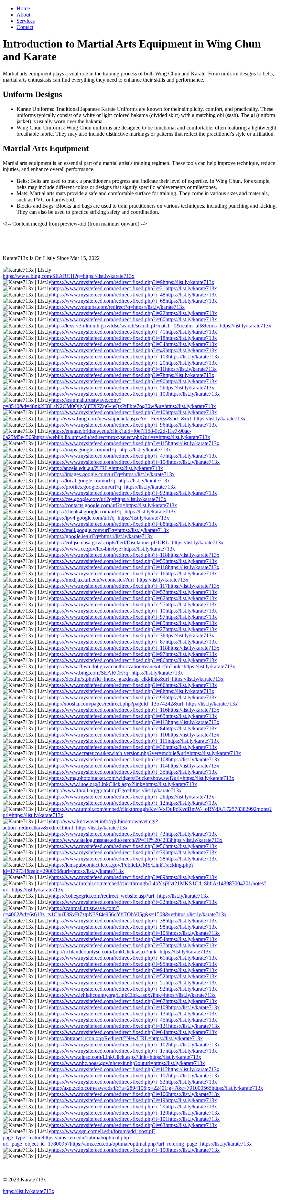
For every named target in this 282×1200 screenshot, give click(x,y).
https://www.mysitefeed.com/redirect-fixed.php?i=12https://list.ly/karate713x (134, 803)
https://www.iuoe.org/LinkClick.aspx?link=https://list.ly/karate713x (124, 784)
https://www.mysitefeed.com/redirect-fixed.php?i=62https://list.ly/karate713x (134, 598)
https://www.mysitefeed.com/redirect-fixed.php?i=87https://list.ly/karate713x (134, 642)
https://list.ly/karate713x (28, 1191)
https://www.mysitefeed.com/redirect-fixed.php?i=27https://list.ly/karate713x (134, 629)
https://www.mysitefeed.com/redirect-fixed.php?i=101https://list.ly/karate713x (135, 1119)
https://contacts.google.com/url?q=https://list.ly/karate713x (114, 505)
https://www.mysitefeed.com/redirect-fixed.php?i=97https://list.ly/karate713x (134, 617)
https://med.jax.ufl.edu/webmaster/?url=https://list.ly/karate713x (119, 580)
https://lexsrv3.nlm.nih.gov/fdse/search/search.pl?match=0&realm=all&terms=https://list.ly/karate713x (161, 325)
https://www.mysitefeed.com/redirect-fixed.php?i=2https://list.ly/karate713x (132, 797)
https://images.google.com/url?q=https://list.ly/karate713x (113, 474)
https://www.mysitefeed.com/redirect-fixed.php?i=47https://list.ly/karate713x (134, 456)
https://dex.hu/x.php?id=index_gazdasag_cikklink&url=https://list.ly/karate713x (137, 679)
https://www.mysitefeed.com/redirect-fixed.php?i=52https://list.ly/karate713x (134, 976)
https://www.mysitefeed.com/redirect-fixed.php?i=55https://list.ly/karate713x (134, 561)
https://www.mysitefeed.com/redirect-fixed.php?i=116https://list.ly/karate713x (135, 710)
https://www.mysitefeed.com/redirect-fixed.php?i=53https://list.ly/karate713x (134, 1082)
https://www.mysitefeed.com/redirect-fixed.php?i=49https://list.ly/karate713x (134, 350)
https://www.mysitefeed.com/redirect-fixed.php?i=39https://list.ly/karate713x (134, 852)
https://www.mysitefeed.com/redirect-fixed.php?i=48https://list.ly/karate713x (134, 295)
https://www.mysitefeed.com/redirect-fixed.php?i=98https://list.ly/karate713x (134, 927)
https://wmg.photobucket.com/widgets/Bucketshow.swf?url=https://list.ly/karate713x (142, 778)
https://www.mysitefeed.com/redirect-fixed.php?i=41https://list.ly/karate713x (134, 332)
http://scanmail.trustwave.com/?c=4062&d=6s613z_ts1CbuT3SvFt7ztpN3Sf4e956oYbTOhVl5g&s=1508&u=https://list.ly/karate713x (115, 911)
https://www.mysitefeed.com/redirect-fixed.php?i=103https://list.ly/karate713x (135, 356)
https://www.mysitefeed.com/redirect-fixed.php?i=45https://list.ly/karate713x (134, 1020)
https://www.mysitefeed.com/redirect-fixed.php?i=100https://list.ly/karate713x (135, 1150)
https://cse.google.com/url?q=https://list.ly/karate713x (108, 499)
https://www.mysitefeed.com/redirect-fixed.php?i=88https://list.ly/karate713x (134, 524)
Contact (25, 27)
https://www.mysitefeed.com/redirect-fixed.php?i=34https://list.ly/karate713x (134, 344)
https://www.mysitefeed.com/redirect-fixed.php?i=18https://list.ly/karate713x (134, 338)
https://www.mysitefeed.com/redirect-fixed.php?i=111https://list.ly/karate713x (135, 741)
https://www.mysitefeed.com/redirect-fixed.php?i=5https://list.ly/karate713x (132, 387)
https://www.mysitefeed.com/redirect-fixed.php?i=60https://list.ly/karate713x (134, 319)
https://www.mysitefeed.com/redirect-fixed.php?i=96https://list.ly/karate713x (134, 425)
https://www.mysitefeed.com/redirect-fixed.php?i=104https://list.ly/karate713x (135, 462)
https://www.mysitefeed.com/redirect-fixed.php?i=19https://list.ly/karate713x (134, 1100)
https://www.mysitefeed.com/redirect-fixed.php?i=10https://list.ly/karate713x (134, 412)
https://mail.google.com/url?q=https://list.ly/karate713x (110, 530)
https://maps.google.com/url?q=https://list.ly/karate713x (111, 449)
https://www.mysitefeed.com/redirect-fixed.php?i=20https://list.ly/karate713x (134, 363)
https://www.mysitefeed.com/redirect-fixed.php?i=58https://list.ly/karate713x (134, 859)
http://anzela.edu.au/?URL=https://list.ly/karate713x (107, 468)
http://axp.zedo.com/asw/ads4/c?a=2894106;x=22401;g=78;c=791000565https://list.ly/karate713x (157, 1088)
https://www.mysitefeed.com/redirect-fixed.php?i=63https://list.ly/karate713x (134, 1125)
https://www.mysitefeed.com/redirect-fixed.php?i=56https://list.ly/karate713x (134, 846)
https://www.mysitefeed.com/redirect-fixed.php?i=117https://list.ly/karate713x (135, 586)
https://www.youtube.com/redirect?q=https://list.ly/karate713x (118, 307)
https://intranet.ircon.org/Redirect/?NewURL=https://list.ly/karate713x (127, 1038)
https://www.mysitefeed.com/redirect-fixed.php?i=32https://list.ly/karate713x (134, 902)
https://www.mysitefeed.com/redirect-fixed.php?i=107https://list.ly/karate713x (135, 1075)
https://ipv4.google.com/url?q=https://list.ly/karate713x (110, 518)
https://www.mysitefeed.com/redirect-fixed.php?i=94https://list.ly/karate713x (134, 970)
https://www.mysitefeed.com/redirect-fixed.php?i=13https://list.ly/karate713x (134, 1013)
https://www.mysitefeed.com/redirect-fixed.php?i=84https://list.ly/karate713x (134, 728)
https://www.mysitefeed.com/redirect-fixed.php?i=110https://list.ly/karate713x (135, 735)
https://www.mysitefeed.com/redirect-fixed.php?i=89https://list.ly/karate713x (134, 877)
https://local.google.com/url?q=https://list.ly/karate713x (110, 480)
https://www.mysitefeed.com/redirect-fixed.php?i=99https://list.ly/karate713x (134, 697)
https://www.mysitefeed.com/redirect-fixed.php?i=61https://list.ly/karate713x (134, 958)
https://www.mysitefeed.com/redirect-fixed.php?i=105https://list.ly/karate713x (135, 933)
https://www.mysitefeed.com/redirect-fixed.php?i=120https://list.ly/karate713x (135, 1113)
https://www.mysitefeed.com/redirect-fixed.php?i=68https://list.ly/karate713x (134, 301)
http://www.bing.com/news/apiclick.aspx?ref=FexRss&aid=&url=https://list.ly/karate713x (148, 418)
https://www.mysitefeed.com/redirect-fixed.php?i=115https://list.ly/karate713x (135, 443)
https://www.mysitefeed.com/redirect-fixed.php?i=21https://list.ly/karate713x (134, 288)
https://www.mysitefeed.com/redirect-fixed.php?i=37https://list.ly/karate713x (134, 945)
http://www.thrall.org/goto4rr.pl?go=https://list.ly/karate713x (116, 790)
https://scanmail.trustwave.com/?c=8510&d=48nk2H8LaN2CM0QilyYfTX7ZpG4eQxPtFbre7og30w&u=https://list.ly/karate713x (109, 403)
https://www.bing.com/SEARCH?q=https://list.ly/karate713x (68, 276)
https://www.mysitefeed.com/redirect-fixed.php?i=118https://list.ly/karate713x (135, 555)
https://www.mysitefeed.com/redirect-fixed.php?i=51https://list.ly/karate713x (134, 982)
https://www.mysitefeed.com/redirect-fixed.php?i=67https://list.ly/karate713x (134, 1001)
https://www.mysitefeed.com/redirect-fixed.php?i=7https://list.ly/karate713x (132, 375)
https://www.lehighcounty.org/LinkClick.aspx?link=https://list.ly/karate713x (133, 995)
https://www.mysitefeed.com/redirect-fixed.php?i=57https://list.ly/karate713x (134, 592)
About (23, 15)
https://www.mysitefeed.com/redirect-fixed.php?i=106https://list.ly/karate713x (135, 1094)
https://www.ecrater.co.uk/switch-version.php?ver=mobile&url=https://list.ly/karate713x (146, 753)
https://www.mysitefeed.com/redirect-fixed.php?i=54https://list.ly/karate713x (134, 939)
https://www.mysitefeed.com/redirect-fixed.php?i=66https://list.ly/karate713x (134, 685)
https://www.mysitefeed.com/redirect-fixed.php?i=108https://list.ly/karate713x (135, 759)
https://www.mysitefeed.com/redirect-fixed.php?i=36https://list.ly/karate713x (134, 747)
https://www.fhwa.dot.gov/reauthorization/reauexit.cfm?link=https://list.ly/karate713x (143, 666)
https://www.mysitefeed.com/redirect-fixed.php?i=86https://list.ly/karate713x (134, 660)
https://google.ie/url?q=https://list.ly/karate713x (102, 536)
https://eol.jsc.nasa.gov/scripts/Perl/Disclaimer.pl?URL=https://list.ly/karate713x (137, 542)
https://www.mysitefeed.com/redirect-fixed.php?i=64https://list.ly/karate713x (134, 1032)
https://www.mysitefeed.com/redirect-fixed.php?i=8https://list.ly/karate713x (132, 691)
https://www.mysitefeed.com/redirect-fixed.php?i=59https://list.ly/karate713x (134, 1106)
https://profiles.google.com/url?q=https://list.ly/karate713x (113, 487)
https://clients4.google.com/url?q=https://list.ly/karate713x (113, 511)
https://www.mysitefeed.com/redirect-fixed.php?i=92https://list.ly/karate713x (134, 989)
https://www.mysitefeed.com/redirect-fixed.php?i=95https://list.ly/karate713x (134, 964)
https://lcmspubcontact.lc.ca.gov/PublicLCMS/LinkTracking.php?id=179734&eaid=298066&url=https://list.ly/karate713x (98, 868)
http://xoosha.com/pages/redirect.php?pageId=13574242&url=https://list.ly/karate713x (144, 704)
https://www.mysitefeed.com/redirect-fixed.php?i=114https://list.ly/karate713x (135, 766)
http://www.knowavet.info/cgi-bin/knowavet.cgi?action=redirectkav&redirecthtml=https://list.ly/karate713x (80, 824)
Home (23, 8)
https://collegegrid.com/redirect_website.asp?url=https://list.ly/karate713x (130, 896)
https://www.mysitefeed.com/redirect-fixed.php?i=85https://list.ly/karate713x (134, 623)
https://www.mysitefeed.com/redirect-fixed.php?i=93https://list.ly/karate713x (134, 493)
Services (26, 21)
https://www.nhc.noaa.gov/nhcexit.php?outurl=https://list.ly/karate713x (128, 1063)
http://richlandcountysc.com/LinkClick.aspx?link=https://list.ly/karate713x (131, 951)
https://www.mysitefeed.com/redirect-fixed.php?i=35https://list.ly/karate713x (134, 772)
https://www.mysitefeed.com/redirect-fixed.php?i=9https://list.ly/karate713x (132, 282)
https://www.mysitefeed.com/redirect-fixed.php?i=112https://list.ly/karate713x (135, 1069)
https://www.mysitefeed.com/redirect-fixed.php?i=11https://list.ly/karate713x (134, 369)
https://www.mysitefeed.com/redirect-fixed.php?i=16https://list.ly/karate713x (134, 573)
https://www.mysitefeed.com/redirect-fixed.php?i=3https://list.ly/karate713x (132, 635)
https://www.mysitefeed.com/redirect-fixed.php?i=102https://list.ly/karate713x (135, 1044)
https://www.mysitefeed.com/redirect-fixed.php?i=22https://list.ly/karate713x (134, 313)
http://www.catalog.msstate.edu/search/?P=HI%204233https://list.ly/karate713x (137, 840)
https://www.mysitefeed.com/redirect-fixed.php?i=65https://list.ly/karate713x (134, 716)
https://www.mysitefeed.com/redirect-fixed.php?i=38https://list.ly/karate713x (134, 921)
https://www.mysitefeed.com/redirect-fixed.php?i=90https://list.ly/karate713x (134, 381)
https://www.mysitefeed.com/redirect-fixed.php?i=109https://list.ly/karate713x (135, 1007)
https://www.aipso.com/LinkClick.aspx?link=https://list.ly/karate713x (126, 1057)
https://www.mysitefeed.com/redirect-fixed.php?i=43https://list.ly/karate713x (134, 834)
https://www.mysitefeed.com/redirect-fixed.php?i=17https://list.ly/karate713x (134, 1051)
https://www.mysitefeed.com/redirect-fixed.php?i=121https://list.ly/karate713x (135, 1026)
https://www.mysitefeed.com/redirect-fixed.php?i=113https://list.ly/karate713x (135, 722)
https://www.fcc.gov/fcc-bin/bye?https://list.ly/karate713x (113, 549)
